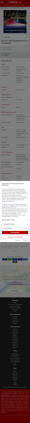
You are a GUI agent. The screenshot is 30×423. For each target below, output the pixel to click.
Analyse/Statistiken (9, 224)
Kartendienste (8, 228)
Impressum (25, 240)
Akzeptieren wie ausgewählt (15, 237)
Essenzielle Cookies (9, 220)
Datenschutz (18, 240)
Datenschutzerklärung (8, 201)
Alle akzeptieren (15, 232)
